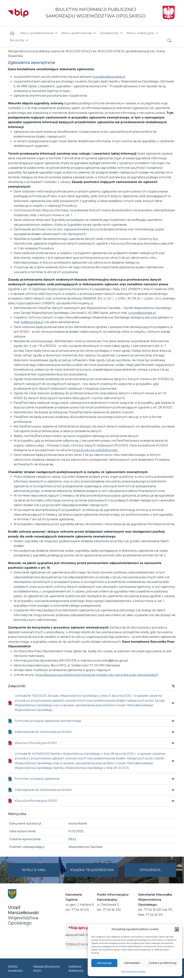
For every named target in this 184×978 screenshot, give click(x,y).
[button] (177, 929)
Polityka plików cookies (133, 971)
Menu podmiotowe (76, 33)
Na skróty (17, 40)
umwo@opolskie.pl (142, 313)
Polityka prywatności (15, 968)
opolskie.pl (150, 870)
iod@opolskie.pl (32, 322)
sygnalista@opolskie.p (108, 76)
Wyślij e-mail (41, 872)
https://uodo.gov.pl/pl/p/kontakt (95, 450)
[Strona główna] (12, 33)
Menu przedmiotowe (37, 33)
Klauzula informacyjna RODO (46, 968)
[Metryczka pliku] (173, 702)
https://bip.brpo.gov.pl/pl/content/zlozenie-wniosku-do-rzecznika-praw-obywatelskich (96, 675)
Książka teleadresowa (92, 870)
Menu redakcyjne (140, 33)
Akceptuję (104, 963)
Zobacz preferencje (163, 963)
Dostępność (109, 33)
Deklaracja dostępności (75, 968)
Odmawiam (132, 963)
